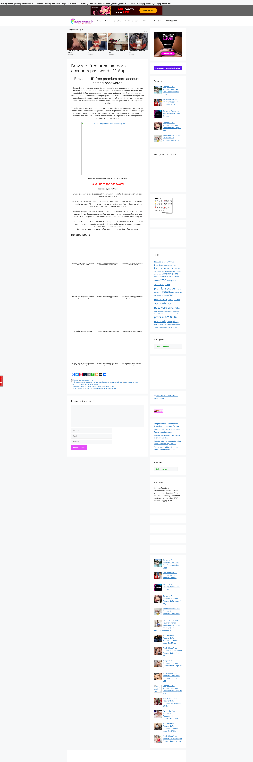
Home (99, 21)
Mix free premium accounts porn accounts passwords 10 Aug (93, 386)
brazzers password (86, 380)
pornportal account (163, 311)
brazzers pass (160, 271)
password (167, 295)
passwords (115, 382)
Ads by (143, 31)
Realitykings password (173, 324)
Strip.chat (70, 54)
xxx (176, 327)
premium (81, 384)
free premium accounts (103, 382)
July (180, 289)
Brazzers (76, 380)
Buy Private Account (132, 21)
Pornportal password (159, 313)
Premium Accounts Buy (113, 21)
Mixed (145, 21)
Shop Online (158, 21)
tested (170, 327)
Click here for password (108, 184)
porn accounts (129, 382)
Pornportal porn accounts (172, 313)
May (158, 292)
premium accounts (91, 384)
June (155, 292)
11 (74, 382)
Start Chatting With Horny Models (76, 51)
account (157, 262)
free (94, 382)
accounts (79, 382)
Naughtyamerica (175, 292)
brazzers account (169, 268)
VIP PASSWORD (171, 21)
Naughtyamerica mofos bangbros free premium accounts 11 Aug (95, 388)
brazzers (89, 382)
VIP (174, 327)
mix (161, 292)
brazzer (166, 265)
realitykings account (160, 324)
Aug (83, 382)
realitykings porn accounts (161, 327)
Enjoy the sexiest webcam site (96, 51)
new (156, 295)
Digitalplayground (170, 274)
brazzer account (172, 265)
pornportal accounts (173, 311)
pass (159, 295)
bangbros (158, 265)
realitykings (172, 321)
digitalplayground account (161, 276)
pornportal (173, 308)
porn (121, 382)
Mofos (165, 292)
